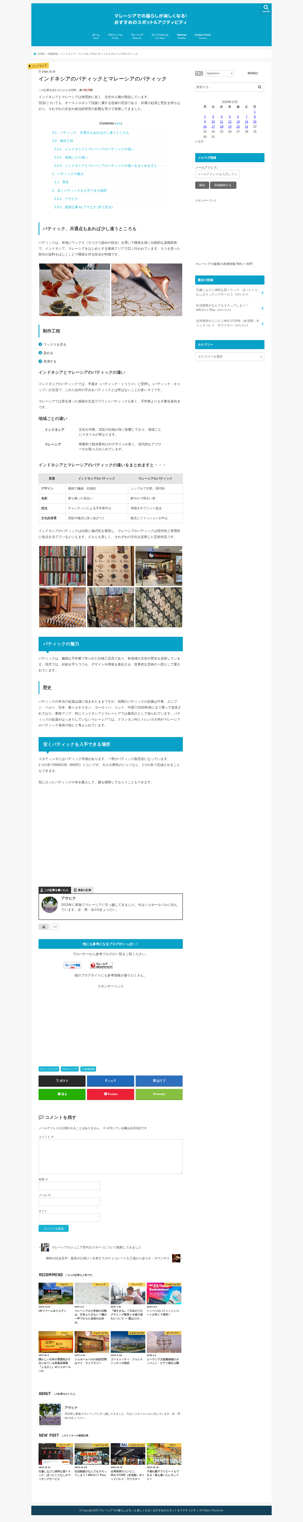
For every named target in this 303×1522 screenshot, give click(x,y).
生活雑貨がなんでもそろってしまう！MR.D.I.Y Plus (222, 308)
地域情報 (90, 1069)
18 (221, 126)
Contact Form (203, 36)
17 (213, 126)
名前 (43, 1179)
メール (45, 1195)
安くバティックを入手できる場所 (79, 190)
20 (238, 126)
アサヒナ (66, 199)
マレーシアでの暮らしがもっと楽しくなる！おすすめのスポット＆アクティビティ (148, 1510)
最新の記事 (84, 890)
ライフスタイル (160, 36)
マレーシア (137, 36)
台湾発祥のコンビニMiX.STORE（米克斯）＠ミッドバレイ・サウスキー (227, 323)
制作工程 (62, 141)
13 (238, 121)
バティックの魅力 (68, 174)
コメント (46, 1136)
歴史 (61, 182)
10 (213, 121)
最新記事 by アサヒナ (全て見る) (83, 207)
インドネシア (50, 1069)
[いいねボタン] (44, 927)
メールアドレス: (206, 167)
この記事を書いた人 (56, 890)
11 (221, 121)
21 (246, 126)
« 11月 (199, 141)
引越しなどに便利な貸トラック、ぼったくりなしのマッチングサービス (227, 292)
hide (118, 123)
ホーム (96, 36)
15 (254, 121)
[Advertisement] (74, 1021)
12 (229, 121)
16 (205, 126)
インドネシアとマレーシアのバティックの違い (94, 149)
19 (229, 126)
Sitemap (182, 36)
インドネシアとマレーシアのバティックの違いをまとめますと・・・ (110, 165)
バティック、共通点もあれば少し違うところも (90, 132)
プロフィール (115, 36)
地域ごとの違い (71, 157)
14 (246, 121)
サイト (43, 1211)
